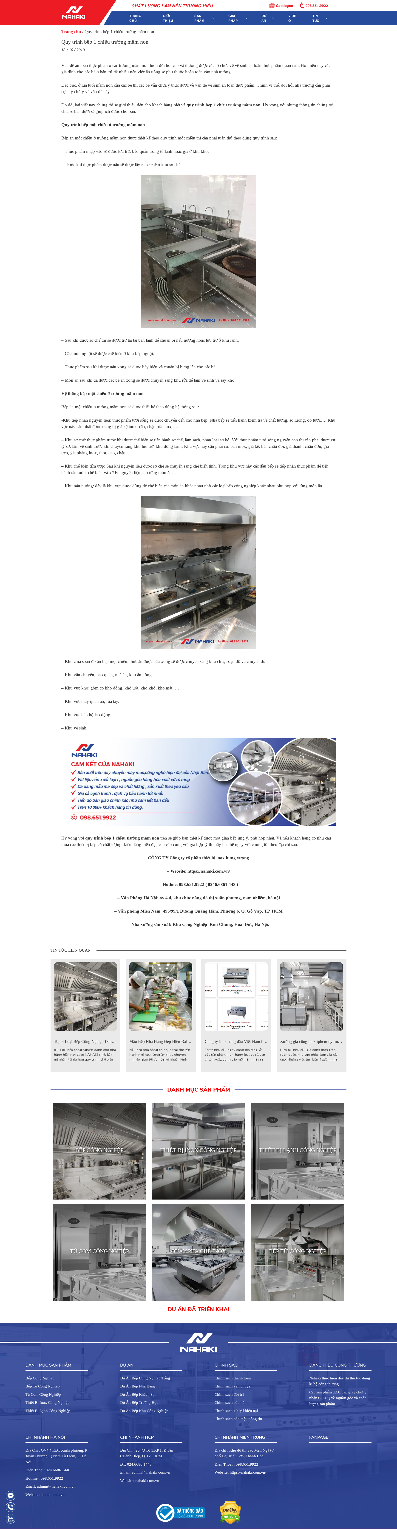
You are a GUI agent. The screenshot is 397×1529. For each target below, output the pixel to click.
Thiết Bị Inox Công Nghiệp (48, 1402)
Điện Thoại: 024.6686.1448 (48, 1470)
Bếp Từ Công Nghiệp (43, 1386)
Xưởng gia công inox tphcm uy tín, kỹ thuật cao (320, 1041)
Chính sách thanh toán (233, 1378)
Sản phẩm (199, 18)
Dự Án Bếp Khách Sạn (138, 1394)
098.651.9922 (317, 5)
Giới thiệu (168, 18)
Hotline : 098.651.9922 (44, 1478)
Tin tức (315, 18)
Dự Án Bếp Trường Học (139, 1402)
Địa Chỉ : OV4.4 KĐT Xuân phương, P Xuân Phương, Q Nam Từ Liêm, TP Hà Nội (56, 1456)
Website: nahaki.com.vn (45, 1494)
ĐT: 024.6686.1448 (136, 1464)
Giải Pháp (233, 18)
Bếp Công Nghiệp (40, 1378)
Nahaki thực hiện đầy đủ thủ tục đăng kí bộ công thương (339, 1381)
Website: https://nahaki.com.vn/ (240, 1472)
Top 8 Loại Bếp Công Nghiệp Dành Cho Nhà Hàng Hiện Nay (105, 1041)
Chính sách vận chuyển (233, 1386)
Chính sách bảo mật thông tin (238, 1419)
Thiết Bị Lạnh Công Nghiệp (48, 1411)
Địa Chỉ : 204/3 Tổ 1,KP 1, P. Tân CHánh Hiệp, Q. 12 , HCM (146, 1453)
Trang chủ (135, 18)
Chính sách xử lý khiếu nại (236, 1411)
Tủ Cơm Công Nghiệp (43, 1394)
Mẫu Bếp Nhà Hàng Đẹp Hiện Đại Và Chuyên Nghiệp (175, 1041)
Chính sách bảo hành (232, 1402)
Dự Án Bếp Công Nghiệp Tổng (145, 1378)
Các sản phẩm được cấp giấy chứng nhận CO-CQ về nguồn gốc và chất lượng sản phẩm (337, 1398)
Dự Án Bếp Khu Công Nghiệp (144, 1411)
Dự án (263, 18)
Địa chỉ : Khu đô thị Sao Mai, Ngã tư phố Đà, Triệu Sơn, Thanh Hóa (244, 1453)
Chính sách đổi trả (229, 1394)
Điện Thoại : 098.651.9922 (236, 1464)
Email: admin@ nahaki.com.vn (51, 1486)
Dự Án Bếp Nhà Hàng (137, 1386)
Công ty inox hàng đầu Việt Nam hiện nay (240, 1041)
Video (292, 18)
